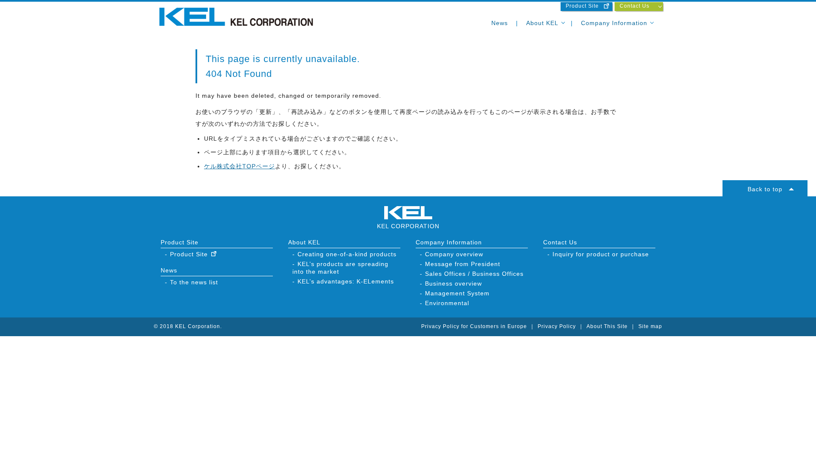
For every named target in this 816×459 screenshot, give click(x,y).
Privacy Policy (557, 326)
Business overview (453, 283)
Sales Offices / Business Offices (474, 273)
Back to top (765, 189)
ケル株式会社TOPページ (239, 166)
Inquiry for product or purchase (600, 254)
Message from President (462, 264)
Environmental (447, 303)
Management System (457, 293)
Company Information (614, 23)
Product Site (582, 6)
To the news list (194, 282)
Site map (650, 326)
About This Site (607, 326)
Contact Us (634, 6)
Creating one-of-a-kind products (347, 254)
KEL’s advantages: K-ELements (346, 281)
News (499, 23)
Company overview (454, 254)
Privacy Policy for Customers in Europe (474, 326)
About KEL (542, 23)
